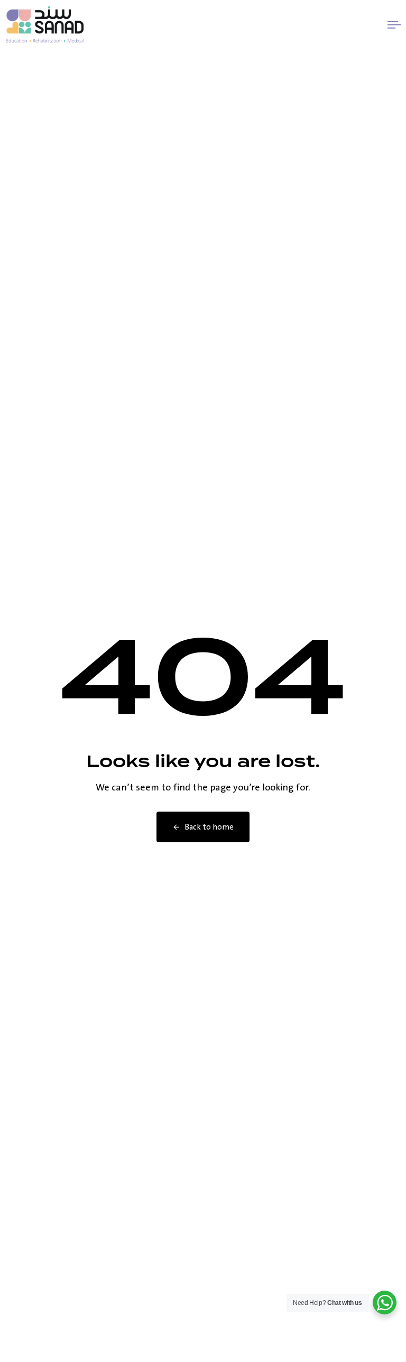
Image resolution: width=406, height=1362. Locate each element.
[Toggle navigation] (335, 24)
